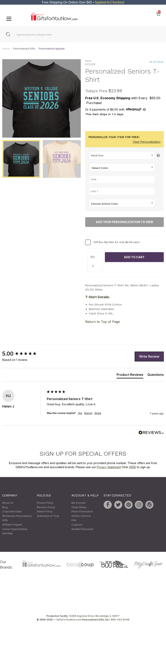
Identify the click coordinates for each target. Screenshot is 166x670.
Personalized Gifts (24, 48)
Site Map (7, 533)
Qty (92, 256)
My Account (78, 502)
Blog (5, 507)
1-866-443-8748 (119, 619)
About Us (7, 502)
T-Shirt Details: (97, 297)
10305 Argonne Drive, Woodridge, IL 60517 (94, 615)
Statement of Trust (48, 515)
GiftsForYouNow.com (68, 619)
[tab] (130, 375)
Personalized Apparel (52, 48)
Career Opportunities (14, 529)
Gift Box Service (81, 515)
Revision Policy (46, 507)
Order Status (78, 507)
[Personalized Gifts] (54, 19)
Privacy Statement (109, 467)
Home (6, 48)
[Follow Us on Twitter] (118, 505)
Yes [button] (80, 413)
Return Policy (44, 511)
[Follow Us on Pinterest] (129, 505)
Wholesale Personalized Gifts (16, 518)
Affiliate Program (12, 524)
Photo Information (82, 511)
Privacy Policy (45, 502)
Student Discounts (82, 529)
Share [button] (97, 413)
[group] (23, 354)
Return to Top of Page (102, 322)
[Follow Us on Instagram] (139, 505)
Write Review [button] (149, 356)
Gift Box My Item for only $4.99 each (117, 242)
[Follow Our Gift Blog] (149, 505)
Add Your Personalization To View (124, 222)
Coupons (76, 524)
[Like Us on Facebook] (108, 505)
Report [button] (88, 413)
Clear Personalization (147, 141)
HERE (132, 467)
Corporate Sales (12, 511)
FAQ (73, 520)
